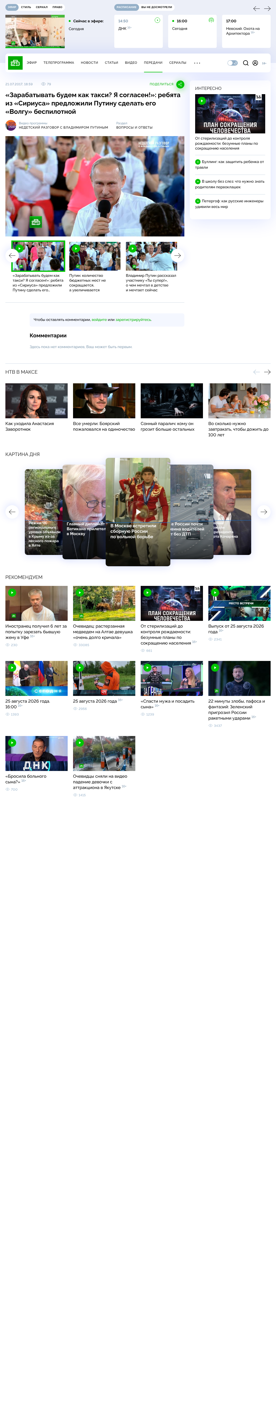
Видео (131, 63)
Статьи (111, 63)
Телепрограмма (58, 63)
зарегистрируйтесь (133, 320)
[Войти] (255, 63)
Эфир (32, 63)
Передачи (153, 63)
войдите (99, 320)
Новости (89, 63)
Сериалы (178, 63)
